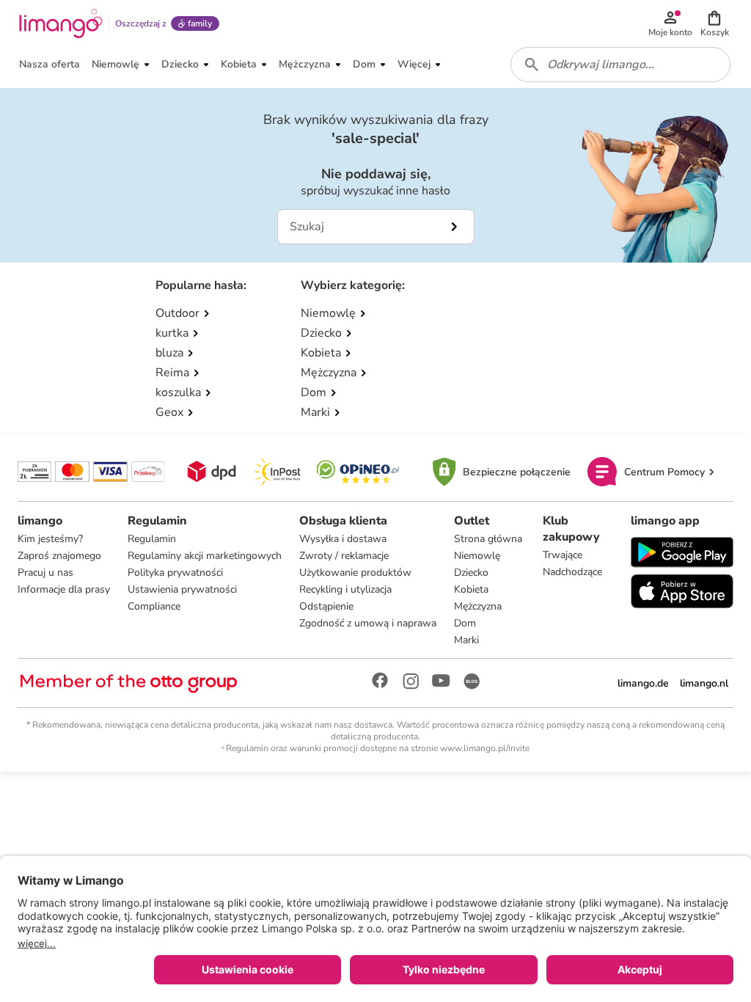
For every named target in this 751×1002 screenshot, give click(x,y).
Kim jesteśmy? (50, 539)
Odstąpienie (326, 606)
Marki (466, 640)
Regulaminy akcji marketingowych (205, 556)
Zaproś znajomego (59, 556)
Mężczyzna (478, 606)
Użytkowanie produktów (355, 572)
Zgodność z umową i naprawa (367, 623)
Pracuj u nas (45, 572)
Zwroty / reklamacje (344, 556)
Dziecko (471, 572)
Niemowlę (477, 556)
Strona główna (488, 539)
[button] (714, 23)
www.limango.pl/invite (485, 748)
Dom (465, 623)
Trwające (562, 555)
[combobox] (620, 64)
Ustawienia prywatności (182, 589)
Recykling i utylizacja (345, 589)
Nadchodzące (572, 572)
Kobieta (471, 589)
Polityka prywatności (175, 572)
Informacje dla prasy (64, 589)
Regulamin (152, 539)
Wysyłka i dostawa (343, 539)
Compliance (154, 606)
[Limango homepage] (61, 23)
